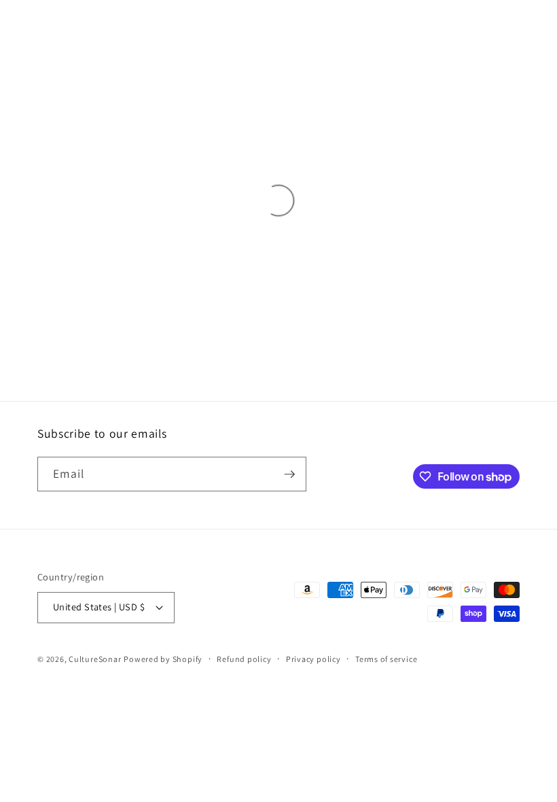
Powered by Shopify (163, 659)
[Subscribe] (289, 474)
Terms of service (386, 659)
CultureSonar (95, 659)
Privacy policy (313, 659)
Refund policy (244, 659)
